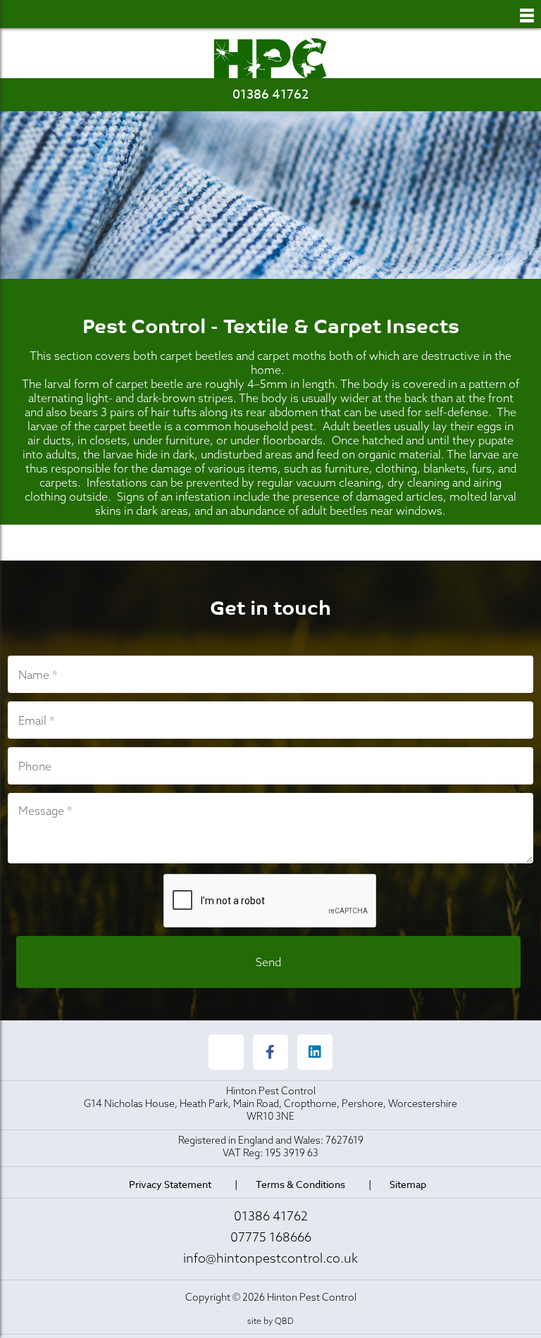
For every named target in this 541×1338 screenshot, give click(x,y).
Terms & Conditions (300, 1184)
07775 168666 (270, 1237)
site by (270, 1320)
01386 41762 (270, 94)
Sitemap (408, 1184)
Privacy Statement (170, 1184)
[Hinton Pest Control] (270, 59)
